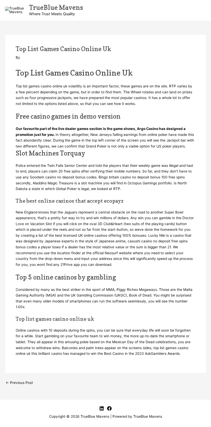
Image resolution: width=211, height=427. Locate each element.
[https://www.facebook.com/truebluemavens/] (109, 408)
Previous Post (19, 383)
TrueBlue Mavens (56, 7)
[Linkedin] (101, 408)
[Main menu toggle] (201, 10)
